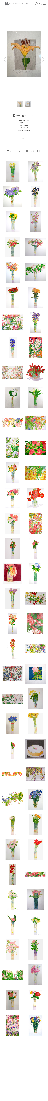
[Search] (40, 4)
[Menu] (44, 4)
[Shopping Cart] (36, 3)
